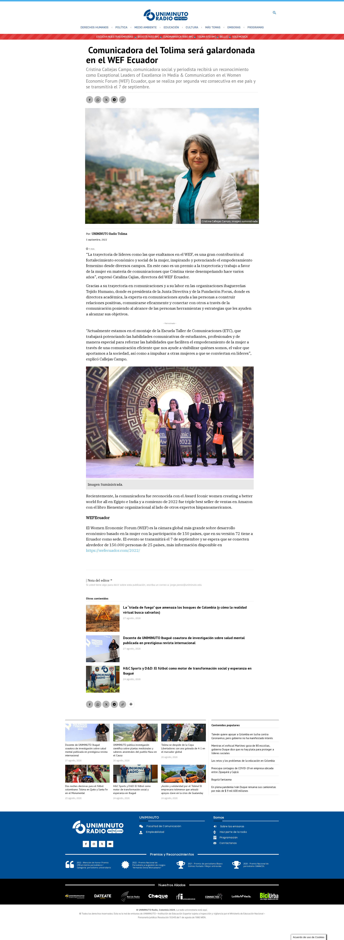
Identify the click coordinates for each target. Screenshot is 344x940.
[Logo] (166, 15)
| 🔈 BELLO (221, 36)
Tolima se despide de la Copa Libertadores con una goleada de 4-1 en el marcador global (183, 748)
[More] (131, 704)
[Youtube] (110, 844)
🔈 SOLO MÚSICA (238, 36)
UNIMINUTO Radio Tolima (109, 233)
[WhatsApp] (97, 99)
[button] (274, 13)
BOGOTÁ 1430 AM (148, 36)
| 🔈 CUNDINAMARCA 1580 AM (175, 36)
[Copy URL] (122, 99)
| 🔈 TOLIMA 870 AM (203, 36)
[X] (106, 99)
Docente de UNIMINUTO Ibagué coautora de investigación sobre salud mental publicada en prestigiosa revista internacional (184, 640)
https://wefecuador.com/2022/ (113, 550)
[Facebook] (89, 99)
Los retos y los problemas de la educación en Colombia (243, 760)
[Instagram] (94, 844)
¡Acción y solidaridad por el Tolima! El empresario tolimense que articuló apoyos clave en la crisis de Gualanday (182, 789)
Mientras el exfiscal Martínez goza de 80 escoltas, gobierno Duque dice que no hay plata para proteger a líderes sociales (242, 749)
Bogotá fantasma (221, 779)
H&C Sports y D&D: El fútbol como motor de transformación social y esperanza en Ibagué (132, 789)
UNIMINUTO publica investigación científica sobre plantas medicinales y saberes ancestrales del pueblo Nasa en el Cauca (135, 750)
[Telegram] (114, 99)
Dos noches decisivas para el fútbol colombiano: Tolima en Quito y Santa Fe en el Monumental (86, 789)
